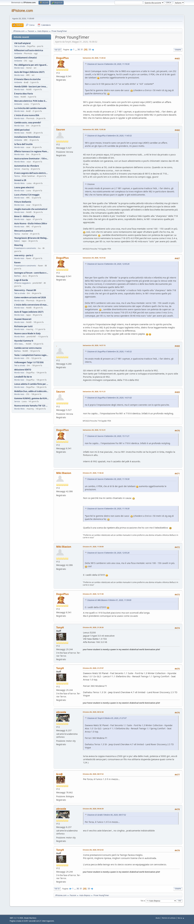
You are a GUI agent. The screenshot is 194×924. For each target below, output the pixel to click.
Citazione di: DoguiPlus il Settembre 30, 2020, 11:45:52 (109, 135)
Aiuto (158, 918)
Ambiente (18, 53)
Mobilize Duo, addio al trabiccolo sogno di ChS (31, 391)
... (76, 49)
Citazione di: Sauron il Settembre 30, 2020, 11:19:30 (108, 64)
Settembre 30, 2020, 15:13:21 (94, 430)
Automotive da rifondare (26, 166)
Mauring (18, 245)
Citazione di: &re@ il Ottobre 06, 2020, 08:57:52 (106, 815)
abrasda (61, 712)
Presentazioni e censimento (25, 248)
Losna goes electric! (24, 187)
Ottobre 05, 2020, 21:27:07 (93, 668)
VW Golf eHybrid (22, 43)
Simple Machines (30, 918)
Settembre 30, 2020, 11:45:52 (94, 58)
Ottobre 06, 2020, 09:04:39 (93, 808)
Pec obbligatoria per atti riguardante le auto (31, 65)
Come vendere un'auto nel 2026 (30, 297)
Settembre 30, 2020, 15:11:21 (94, 391)
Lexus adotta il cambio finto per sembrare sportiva (31, 384)
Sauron (60, 129)
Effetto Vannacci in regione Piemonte (31, 151)
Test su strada (19, 46)
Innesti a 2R (20, 180)
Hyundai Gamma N (23, 341)
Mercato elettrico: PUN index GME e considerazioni (31, 101)
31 (82, 49)
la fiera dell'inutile (23, 144)
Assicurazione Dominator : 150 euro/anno (31, 158)
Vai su (57, 889)
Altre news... (19, 344)
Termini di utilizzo (169, 918)
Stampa (178, 50)
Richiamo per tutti (23, 326)
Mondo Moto (19, 162)
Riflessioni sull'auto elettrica (28, 50)
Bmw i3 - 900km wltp (24, 216)
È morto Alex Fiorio (23, 93)
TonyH (60, 627)
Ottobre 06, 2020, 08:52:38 (93, 712)
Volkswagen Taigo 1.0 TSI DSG (29, 362)
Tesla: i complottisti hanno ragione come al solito (31, 355)
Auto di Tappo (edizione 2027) (28, 312)
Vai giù (58, 50)
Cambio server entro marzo (28, 348)
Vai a (143, 900)
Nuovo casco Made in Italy (27, 333)
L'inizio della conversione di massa (31, 305)
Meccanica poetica (23, 231)
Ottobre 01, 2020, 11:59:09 (93, 546)
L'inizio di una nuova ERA (26, 115)
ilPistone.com (22, 10)
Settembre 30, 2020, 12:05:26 (94, 129)
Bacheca (17, 276)
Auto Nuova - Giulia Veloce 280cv (30, 223)
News (16, 97)
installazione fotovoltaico (27, 137)
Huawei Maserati (22, 319)
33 (90, 49)
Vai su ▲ (181, 918)
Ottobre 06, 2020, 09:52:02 (93, 850)
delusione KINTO (22, 369)
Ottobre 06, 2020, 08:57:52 (93, 774)
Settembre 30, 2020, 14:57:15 (94, 345)
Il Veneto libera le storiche (27, 79)
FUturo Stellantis (22, 202)
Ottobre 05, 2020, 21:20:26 (93, 627)
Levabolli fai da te (23, 377)
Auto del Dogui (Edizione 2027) (29, 72)
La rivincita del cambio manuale (30, 108)
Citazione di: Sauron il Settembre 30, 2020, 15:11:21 (108, 436)
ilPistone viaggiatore (22, 283)
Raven (17, 262)
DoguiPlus (62, 58)
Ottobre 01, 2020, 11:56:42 (93, 473)
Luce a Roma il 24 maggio (26, 195)
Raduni (17, 241)
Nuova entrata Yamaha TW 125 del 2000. (31, 405)
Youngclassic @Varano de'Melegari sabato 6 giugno (31, 238)
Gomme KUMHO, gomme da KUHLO (31, 398)
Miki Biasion (63, 473)
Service (17, 169)
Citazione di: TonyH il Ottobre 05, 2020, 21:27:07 (107, 718)
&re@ (59, 774)
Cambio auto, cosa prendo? (27, 122)
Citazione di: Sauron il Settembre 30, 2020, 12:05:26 (108, 264)
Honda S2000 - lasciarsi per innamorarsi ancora (31, 86)
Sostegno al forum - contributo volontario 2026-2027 (31, 273)
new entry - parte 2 (23, 255)
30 (78, 49)
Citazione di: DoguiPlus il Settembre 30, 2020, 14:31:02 (109, 397)
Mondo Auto (19, 68)
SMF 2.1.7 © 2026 (16, 918)
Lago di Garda (21, 280)
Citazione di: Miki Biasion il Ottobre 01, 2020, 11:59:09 (109, 600)
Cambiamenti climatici (25, 57)
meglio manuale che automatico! (30, 209)
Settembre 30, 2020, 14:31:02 (94, 258)
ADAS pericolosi (22, 130)
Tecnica (17, 176)
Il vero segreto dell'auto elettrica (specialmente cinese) (31, 173)
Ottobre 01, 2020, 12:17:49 (93, 594)
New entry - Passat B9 (25, 290)
